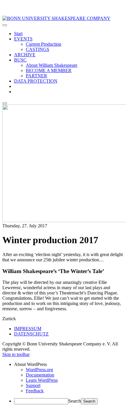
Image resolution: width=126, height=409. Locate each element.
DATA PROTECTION (35, 81)
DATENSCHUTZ (31, 333)
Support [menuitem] (33, 385)
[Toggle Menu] (4, 25)
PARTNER (36, 75)
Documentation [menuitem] (40, 374)
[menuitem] (69, 364)
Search (74, 400)
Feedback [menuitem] (35, 390)
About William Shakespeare (51, 65)
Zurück (9, 318)
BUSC (20, 59)
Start (18, 33)
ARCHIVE (24, 54)
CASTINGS (37, 49)
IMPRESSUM (27, 328)
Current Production (43, 44)
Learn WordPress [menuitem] (42, 380)
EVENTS (23, 38)
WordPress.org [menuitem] (39, 369)
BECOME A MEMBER (48, 70)
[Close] (4, 103)
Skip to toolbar (16, 354)
